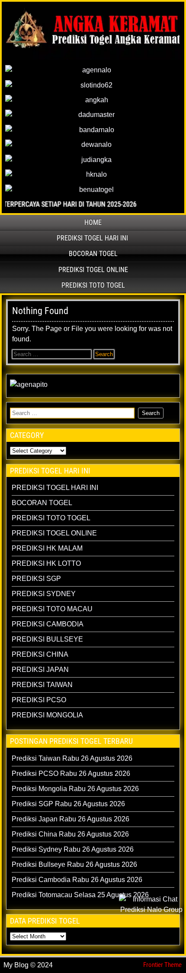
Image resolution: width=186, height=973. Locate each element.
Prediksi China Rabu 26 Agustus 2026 (70, 834)
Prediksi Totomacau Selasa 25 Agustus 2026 (80, 894)
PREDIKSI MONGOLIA (47, 715)
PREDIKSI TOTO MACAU (52, 609)
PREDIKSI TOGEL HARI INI (92, 238)
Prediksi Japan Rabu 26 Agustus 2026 (70, 819)
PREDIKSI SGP (36, 578)
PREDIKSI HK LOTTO (46, 563)
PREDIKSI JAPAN (40, 669)
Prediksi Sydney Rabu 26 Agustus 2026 (73, 849)
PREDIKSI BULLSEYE (47, 639)
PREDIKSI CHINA (40, 654)
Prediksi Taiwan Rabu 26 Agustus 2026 (72, 758)
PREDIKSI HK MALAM (47, 548)
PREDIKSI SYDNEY (44, 593)
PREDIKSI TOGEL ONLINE (93, 270)
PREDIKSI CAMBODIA (47, 624)
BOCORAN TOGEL (93, 254)
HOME (93, 222)
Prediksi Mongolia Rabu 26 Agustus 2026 (75, 788)
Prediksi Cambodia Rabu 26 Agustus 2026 (77, 879)
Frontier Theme (162, 965)
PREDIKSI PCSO (39, 700)
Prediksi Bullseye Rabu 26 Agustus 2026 (74, 864)
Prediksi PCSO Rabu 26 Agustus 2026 (71, 773)
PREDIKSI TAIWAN (42, 684)
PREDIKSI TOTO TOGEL (93, 285)
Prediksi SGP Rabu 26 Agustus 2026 (68, 804)
